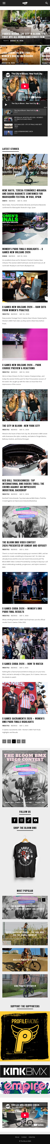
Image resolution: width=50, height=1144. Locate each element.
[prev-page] (4, 741)
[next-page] (23, 741)
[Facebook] (14, 820)
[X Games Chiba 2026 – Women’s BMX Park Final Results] (25, 588)
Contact (24, 1137)
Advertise (32, 1137)
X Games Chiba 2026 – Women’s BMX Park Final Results (22, 610)
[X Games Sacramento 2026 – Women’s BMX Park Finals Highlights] (25, 698)
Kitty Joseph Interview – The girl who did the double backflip (25, 933)
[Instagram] (21, 820)
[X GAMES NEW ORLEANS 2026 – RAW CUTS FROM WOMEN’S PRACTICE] (25, 286)
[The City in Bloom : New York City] (25, 405)
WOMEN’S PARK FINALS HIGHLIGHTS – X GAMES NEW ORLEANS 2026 (22, 250)
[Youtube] (35, 820)
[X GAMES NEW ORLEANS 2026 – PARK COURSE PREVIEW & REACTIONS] (25, 344)
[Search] (46, 3)
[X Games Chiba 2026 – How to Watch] (25, 643)
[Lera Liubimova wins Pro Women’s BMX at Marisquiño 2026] (20, 55)
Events (4, 201)
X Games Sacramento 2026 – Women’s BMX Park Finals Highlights (23, 720)
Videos (4, 256)
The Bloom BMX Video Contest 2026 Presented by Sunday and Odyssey (24, 543)
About (17, 1137)
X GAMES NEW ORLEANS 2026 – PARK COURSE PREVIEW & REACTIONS (21, 366)
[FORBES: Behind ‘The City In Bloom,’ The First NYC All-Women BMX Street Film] (25, 27)
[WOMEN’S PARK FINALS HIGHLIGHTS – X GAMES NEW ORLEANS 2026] (25, 228)
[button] (4, 3)
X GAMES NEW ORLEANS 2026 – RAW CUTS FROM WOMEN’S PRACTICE (24, 308)
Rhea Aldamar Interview (25, 959)
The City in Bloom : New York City (21, 425)
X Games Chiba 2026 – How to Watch (22, 663)
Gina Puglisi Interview (25, 985)
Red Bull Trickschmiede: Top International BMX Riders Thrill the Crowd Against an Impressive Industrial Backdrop (23, 485)
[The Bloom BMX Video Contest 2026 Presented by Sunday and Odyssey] (25, 522)
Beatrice (12, 201)
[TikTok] (28, 820)
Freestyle (6, 40)
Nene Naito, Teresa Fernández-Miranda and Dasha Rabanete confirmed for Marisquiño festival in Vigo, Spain (24, 194)
